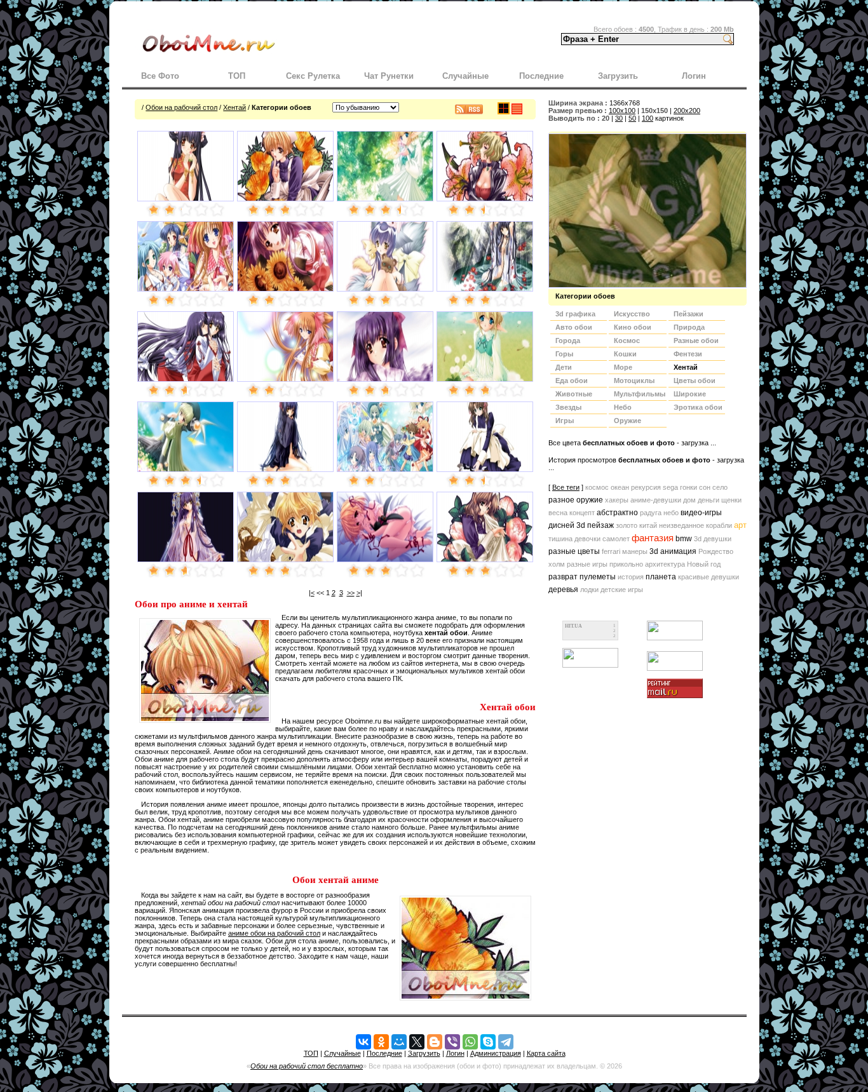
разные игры (587, 564)
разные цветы (574, 551)
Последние (541, 76)
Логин (694, 76)
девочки (587, 539)
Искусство (632, 314)
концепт (582, 512)
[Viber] (452, 1041)
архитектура (665, 564)
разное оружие (575, 499)
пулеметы (598, 576)
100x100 (622, 110)
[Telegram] (505, 1041)
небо (671, 512)
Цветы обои (694, 380)
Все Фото (160, 76)
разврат (563, 576)
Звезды (568, 407)
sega (670, 487)
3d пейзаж (595, 525)
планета (661, 576)
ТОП (236, 76)
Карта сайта (546, 1053)
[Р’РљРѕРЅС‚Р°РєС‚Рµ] (363, 1041)
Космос (627, 340)
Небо (623, 407)
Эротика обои (698, 407)
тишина (560, 539)
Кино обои (632, 327)
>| (359, 593)
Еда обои (571, 380)
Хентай (234, 107)
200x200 (687, 110)
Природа (689, 327)
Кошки (625, 354)
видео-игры (701, 512)
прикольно (626, 564)
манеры (635, 551)
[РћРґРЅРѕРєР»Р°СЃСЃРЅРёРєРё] (381, 1041)
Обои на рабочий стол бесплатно (306, 1066)
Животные (573, 394)
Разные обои (696, 340)
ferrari (611, 551)
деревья (563, 589)
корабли (719, 525)
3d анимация (672, 551)
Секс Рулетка (313, 76)
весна (557, 512)
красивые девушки (708, 577)
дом (689, 500)
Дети (563, 367)
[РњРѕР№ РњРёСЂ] (399, 1041)
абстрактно (617, 512)
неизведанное (681, 525)
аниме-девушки (655, 500)
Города (567, 340)
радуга (650, 512)
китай (648, 525)
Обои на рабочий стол (181, 107)
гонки (688, 487)
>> (351, 593)
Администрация (495, 1053)
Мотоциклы (634, 380)
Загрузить (618, 76)
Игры (564, 420)
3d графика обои (575, 315)
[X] (416, 1041)
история (631, 577)
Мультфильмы (639, 394)
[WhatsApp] (470, 1041)
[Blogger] (434, 1041)
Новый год (704, 564)
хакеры (616, 500)
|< (312, 593)
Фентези (688, 354)
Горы (564, 354)
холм (556, 564)
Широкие (690, 394)
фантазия (653, 538)
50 (632, 118)
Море (623, 367)
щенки (731, 500)
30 (619, 118)
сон (704, 487)
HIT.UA (573, 626)
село (720, 487)
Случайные (465, 76)
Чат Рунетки (389, 76)
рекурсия (646, 487)
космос (597, 487)
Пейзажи (688, 314)
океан (620, 487)
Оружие (627, 420)
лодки (589, 589)
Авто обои (573, 327)
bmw (683, 538)
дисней (561, 525)
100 (647, 118)
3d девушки (712, 539)
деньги (708, 500)
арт (740, 525)
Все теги (566, 487)
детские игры (621, 589)
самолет (616, 539)
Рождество (715, 551)
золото (626, 525)
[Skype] (488, 1041)
